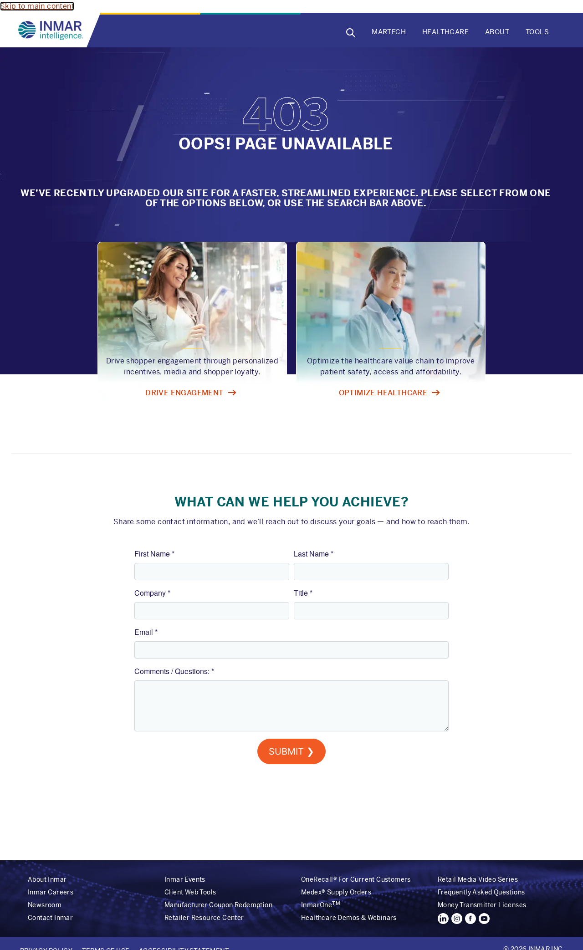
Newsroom (44, 905)
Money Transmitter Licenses (482, 905)
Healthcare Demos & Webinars (349, 918)
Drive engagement (184, 393)
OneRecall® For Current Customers (356, 879)
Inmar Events (184, 879)
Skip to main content (37, 6)
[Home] (52, 30)
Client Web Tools (190, 892)
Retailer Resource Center (204, 918)
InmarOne (320, 904)
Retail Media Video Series (478, 879)
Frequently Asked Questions (481, 892)
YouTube (484, 918)
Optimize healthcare (383, 393)
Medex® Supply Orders (336, 892)
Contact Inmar (50, 918)
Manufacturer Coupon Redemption (218, 905)
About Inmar (47, 879)
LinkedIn (443, 918)
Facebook (470, 918)
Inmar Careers (50, 892)
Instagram (456, 918)
